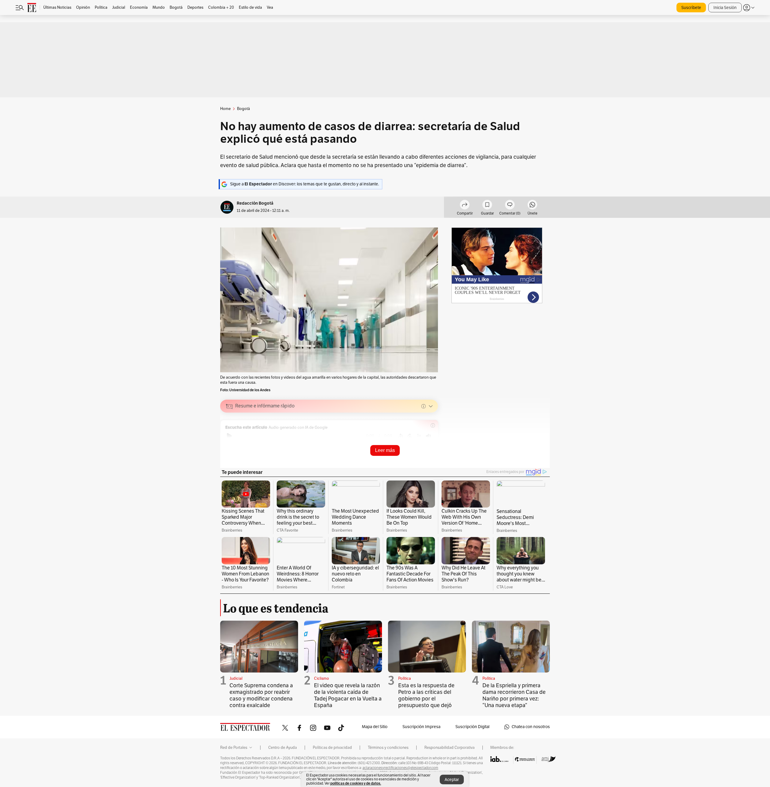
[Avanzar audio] (410, 436)
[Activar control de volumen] (428, 436)
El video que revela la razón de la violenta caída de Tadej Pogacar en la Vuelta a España (348, 695)
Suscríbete (691, 7)
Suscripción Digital (472, 726)
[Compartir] (465, 205)
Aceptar (452, 779)
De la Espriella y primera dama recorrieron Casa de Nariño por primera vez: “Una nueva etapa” (514, 695)
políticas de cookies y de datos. (355, 783)
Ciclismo (321, 678)
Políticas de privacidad (332, 748)
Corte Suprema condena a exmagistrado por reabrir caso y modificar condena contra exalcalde (261, 695)
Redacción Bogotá (255, 203)
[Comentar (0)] (510, 205)
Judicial (235, 678)
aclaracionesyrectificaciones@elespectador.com (400, 768)
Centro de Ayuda (282, 748)
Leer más (385, 450)
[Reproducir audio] (229, 436)
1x (419, 435)
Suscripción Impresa (421, 726)
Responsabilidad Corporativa (449, 748)
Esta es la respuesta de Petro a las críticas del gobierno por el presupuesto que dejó (426, 695)
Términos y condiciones (388, 748)
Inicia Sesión (725, 7)
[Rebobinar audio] (400, 436)
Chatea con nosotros (531, 726)
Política (404, 678)
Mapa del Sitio (374, 726)
